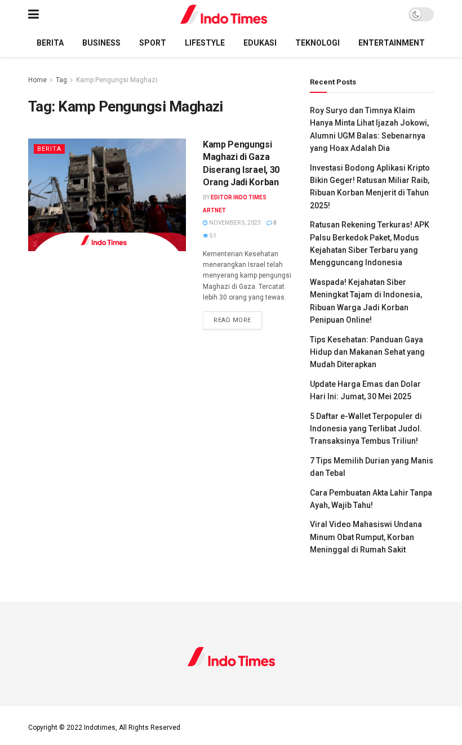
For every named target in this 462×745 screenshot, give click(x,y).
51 (212, 236)
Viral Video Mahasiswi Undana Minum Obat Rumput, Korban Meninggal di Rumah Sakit (366, 537)
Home (37, 80)
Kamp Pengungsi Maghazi (116, 80)
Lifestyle (205, 42)
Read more (238, 320)
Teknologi (317, 42)
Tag (61, 80)
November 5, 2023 (234, 223)
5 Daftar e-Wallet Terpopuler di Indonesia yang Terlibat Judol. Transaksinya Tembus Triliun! (366, 429)
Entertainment (391, 42)
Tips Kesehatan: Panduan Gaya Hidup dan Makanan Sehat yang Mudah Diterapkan (367, 352)
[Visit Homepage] (224, 14)
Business (101, 42)
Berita (50, 42)
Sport (152, 42)
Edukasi (260, 42)
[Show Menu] (33, 14)
